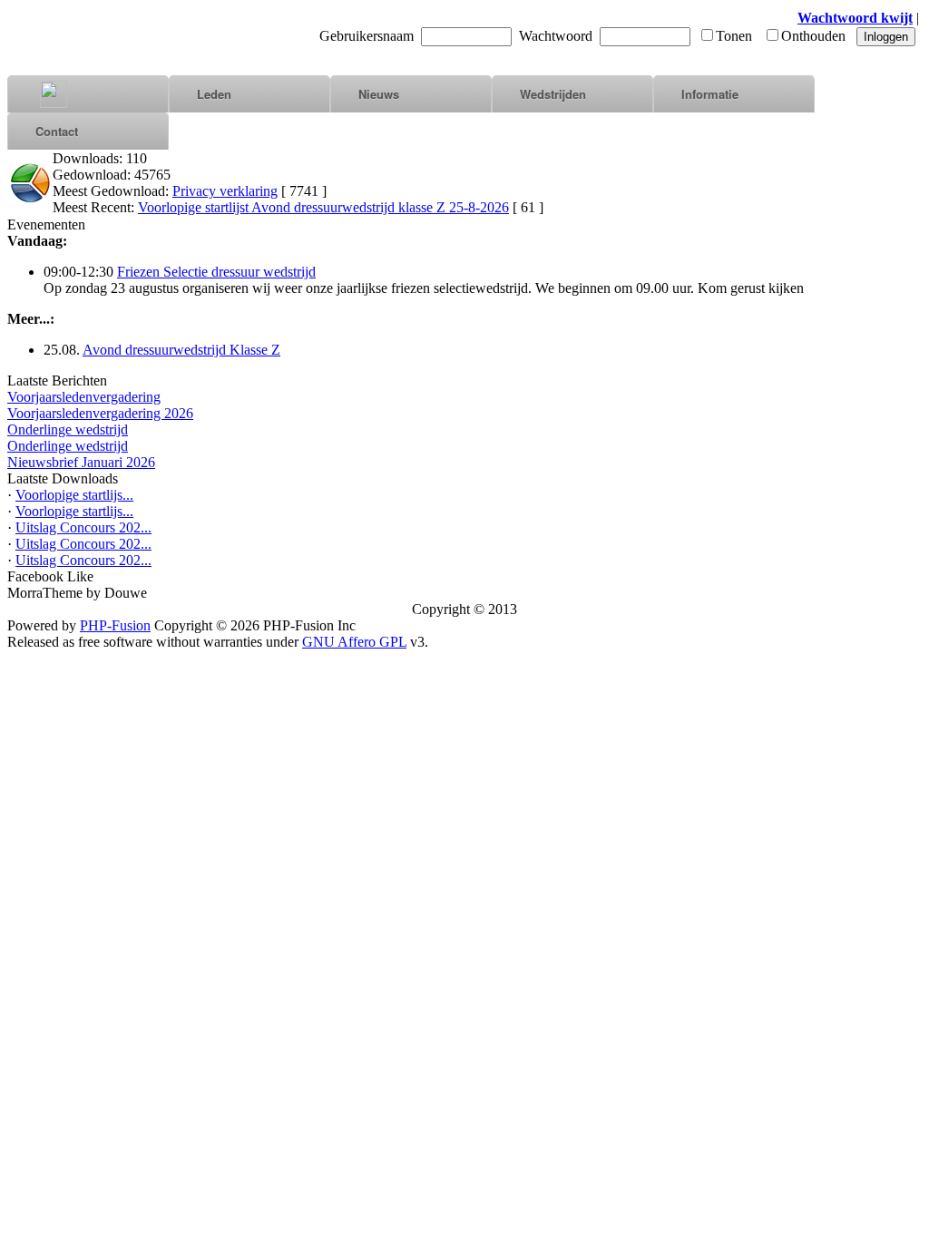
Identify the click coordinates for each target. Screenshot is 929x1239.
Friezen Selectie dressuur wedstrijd (216, 271)
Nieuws (378, 93)
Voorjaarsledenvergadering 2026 (100, 413)
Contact (56, 131)
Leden (214, 93)
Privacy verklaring (225, 191)
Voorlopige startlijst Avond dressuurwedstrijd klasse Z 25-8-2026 (323, 207)
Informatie (709, 93)
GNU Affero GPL (354, 641)
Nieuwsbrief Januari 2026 (81, 462)
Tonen (734, 36)
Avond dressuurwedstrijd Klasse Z (181, 349)
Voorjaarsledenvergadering (84, 397)
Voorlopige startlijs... (74, 494)
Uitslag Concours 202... (83, 527)
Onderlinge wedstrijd (67, 429)
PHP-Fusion (115, 625)
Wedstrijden (553, 93)
